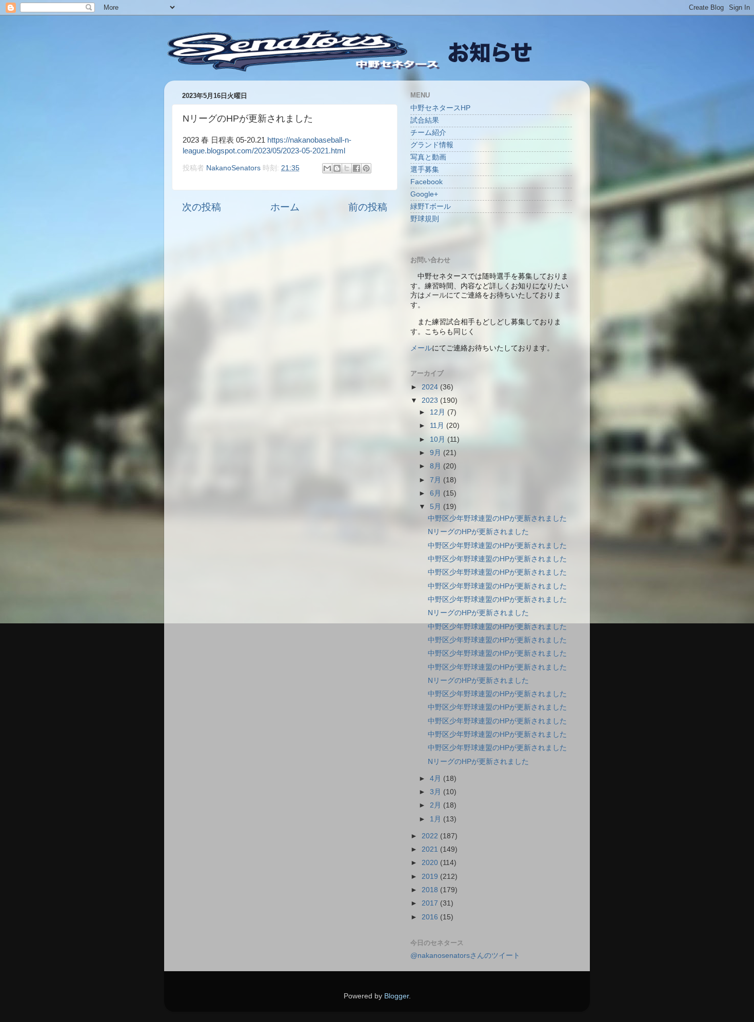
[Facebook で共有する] (356, 168)
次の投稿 (201, 207)
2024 (431, 387)
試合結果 (424, 120)
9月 (436, 453)
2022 (431, 836)
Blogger (396, 996)
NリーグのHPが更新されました (478, 532)
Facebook (426, 182)
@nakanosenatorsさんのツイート (465, 955)
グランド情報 (431, 145)
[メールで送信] (327, 168)
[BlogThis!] (337, 168)
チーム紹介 (428, 132)
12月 (438, 412)
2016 (431, 917)
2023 (431, 400)
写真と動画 (428, 157)
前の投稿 (367, 207)
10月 (438, 439)
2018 (431, 890)
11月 (438, 425)
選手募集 (424, 169)
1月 (436, 819)
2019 (431, 876)
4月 (436, 778)
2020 (431, 863)
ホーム (285, 207)
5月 (436, 506)
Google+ (424, 194)
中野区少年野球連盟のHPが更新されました (497, 518)
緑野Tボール (430, 206)
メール (421, 348)
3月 (436, 792)
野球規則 (424, 219)
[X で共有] (347, 168)
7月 (436, 480)
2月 (436, 805)
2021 (431, 849)
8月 (436, 466)
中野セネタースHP (440, 108)
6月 (436, 493)
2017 (431, 903)
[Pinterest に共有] (366, 168)
